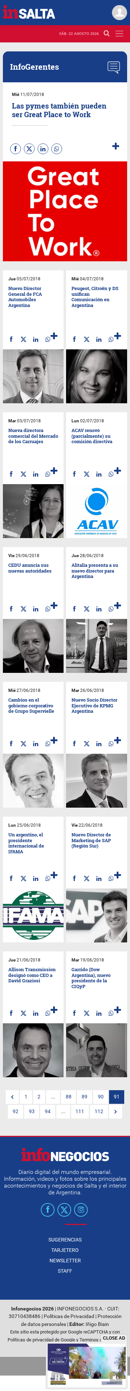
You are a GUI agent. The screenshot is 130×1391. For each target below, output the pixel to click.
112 (99, 1111)
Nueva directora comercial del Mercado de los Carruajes (33, 436)
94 (48, 1111)
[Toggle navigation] (119, 33)
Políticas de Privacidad (69, 1316)
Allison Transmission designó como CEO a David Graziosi (32, 975)
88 (69, 1097)
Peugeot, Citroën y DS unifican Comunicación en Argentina (95, 296)
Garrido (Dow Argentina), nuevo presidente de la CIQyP (91, 978)
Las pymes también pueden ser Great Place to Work (59, 110)
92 (15, 1111)
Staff (65, 1271)
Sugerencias (65, 1240)
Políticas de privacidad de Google (41, 1339)
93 (32, 1111)
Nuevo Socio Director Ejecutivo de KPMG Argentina (94, 705)
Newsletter (65, 1260)
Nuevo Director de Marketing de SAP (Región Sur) (91, 840)
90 (101, 1097)
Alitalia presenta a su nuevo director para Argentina (95, 570)
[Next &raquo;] (115, 1112)
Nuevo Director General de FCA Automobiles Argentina (25, 296)
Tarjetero (65, 1250)
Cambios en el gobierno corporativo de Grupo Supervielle (31, 705)
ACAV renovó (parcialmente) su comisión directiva (92, 436)
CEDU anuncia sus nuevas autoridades (30, 568)
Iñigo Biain (97, 1324)
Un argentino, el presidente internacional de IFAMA (26, 843)
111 (79, 1111)
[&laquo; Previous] (12, 1097)
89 (84, 1097)
